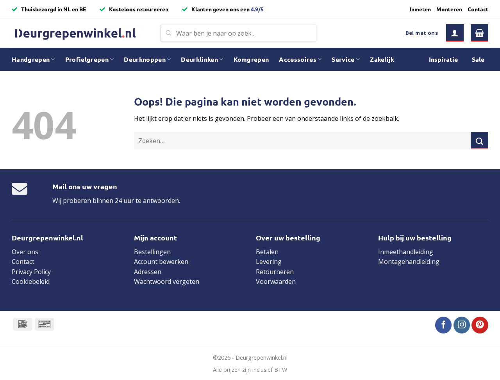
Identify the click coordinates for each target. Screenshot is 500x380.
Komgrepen (251, 59)
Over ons (25, 251)
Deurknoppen (145, 59)
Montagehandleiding (408, 261)
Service (343, 59)
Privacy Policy (31, 271)
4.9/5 (257, 9)
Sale (478, 59)
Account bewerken (161, 261)
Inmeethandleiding (405, 251)
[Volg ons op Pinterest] (479, 325)
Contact (478, 9)
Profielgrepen (87, 59)
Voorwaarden (276, 281)
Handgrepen (31, 59)
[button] (455, 33)
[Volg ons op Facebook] (443, 325)
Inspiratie (443, 59)
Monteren (449, 9)
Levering (269, 261)
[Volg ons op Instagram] (462, 325)
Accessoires (297, 59)
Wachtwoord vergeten (166, 281)
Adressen (147, 271)
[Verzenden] (479, 140)
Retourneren (275, 271)
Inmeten (420, 9)
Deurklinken (199, 59)
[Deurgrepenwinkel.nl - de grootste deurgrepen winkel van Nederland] (80, 33)
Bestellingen (152, 251)
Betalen (267, 251)
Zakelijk (382, 59)
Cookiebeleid (31, 281)
